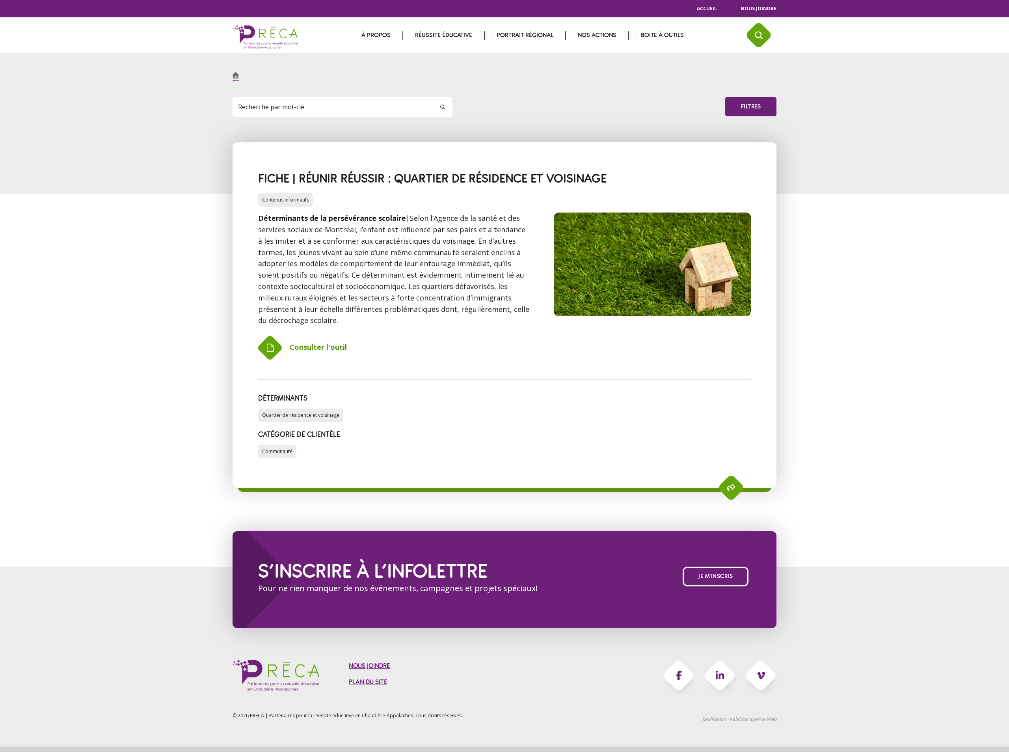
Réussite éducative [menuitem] (443, 35)
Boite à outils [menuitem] (662, 35)
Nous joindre (758, 8)
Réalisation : (739, 719)
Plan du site (368, 682)
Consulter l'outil (318, 347)
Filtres (751, 106)
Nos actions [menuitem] (597, 35)
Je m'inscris (715, 576)
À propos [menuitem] (376, 35)
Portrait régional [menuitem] (525, 35)
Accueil (707, 8)
